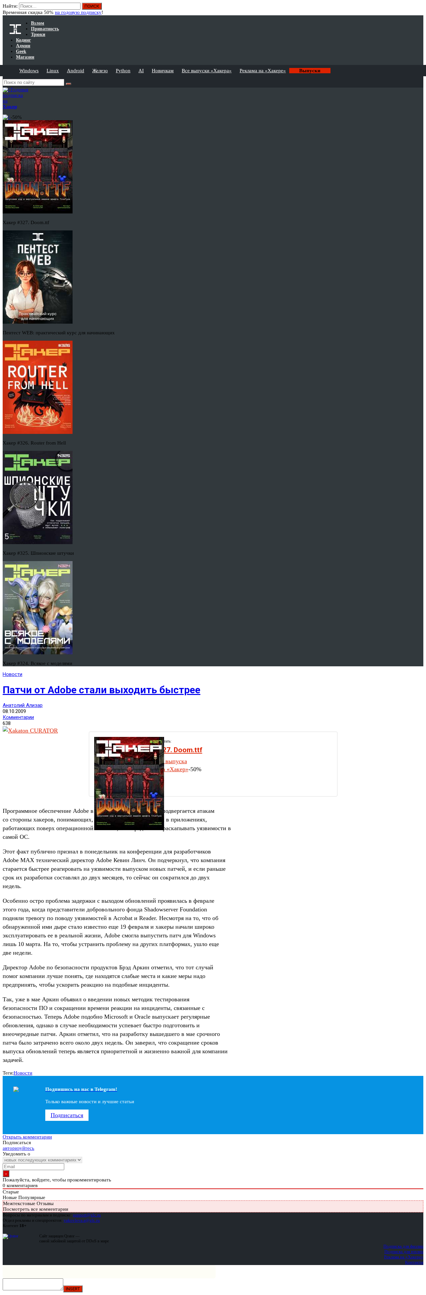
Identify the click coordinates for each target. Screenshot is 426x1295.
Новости (12, 674)
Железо (100, 70)
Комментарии (18, 717)
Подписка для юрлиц (403, 1251)
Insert (73, 1288)
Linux (53, 70)
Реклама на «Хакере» (263, 70)
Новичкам (163, 70)
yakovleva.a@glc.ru (82, 1220)
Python (123, 70)
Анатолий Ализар (23, 705)
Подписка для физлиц (403, 1246)
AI (141, 70)
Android (75, 70)
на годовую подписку (78, 12)
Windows (29, 70)
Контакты (414, 1262)
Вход (418, 9)
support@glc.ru (87, 1214)
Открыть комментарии (27, 1136)
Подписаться (67, 1115)
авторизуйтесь (18, 1148)
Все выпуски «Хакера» (207, 70)
